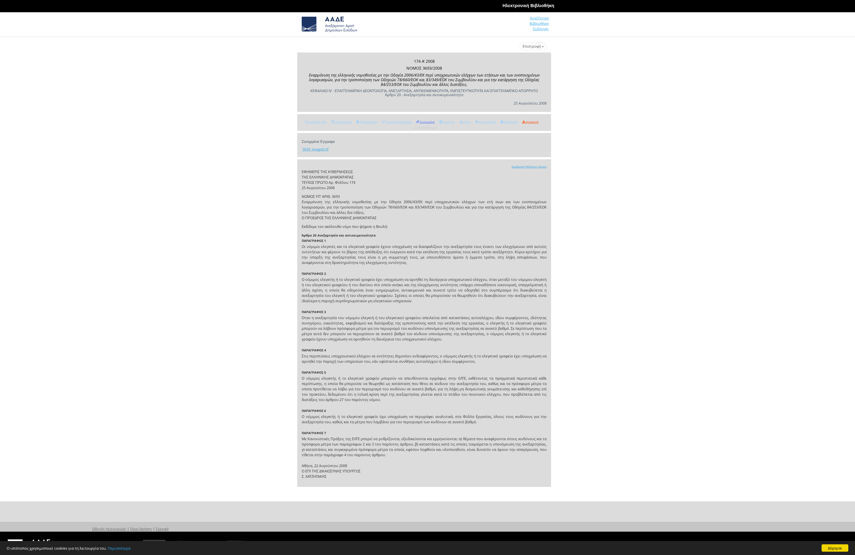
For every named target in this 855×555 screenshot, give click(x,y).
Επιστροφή (532, 46)
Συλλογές (541, 28)
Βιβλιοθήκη (539, 23)
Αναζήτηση (539, 18)
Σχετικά (162, 529)
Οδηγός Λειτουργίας (109, 529)
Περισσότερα (119, 548)
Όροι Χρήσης (141, 529)
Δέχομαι (835, 548)
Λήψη (466, 122)
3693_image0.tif (315, 149)
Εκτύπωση (510, 122)
